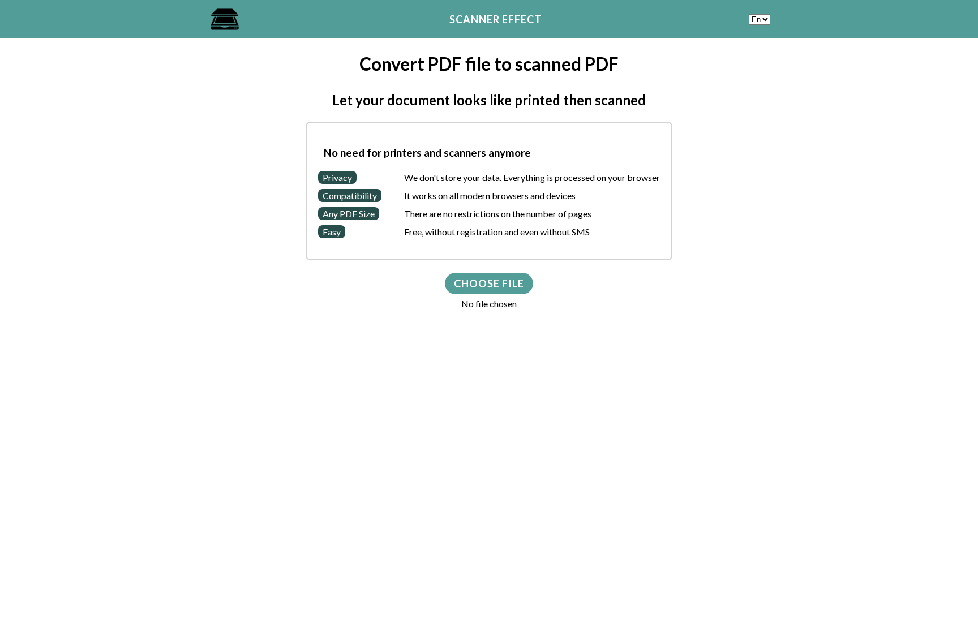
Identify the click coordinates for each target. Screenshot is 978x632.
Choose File (489, 283)
